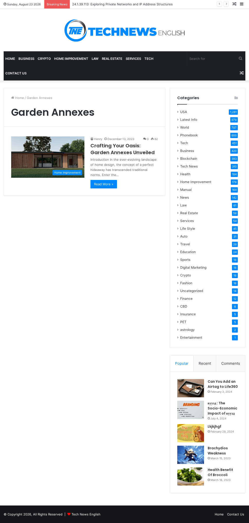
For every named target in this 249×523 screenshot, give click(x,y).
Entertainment (191, 337)
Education (188, 252)
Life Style (187, 228)
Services (133, 59)
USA (183, 112)
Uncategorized (191, 291)
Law (95, 59)
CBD (183, 306)
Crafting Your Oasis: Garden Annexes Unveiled (122, 149)
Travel (185, 244)
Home (10, 59)
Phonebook (189, 135)
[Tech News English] (124, 30)
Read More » (103, 184)
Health (185, 174)
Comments (230, 363)
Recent (205, 363)
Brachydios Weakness (218, 451)
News (184, 197)
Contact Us (16, 73)
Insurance (188, 314)
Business (26, 59)
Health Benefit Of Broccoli (220, 472)
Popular (181, 363)
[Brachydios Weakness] (190, 455)
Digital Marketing (193, 267)
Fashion (186, 283)
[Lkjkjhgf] (190, 433)
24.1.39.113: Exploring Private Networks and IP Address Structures (122, 4)
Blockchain (188, 158)
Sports (185, 260)
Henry (98, 139)
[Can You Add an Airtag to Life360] (190, 388)
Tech (148, 59)
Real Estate (112, 59)
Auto (183, 236)
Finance (186, 299)
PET (183, 322)
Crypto (44, 59)
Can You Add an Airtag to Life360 (223, 384)
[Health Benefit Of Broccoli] (190, 476)
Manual (186, 190)
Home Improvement (71, 59)
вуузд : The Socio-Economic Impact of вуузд (222, 408)
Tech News (189, 166)
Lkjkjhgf (214, 426)
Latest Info (188, 120)
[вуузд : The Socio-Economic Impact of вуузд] (190, 410)
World (184, 127)
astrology (187, 330)
